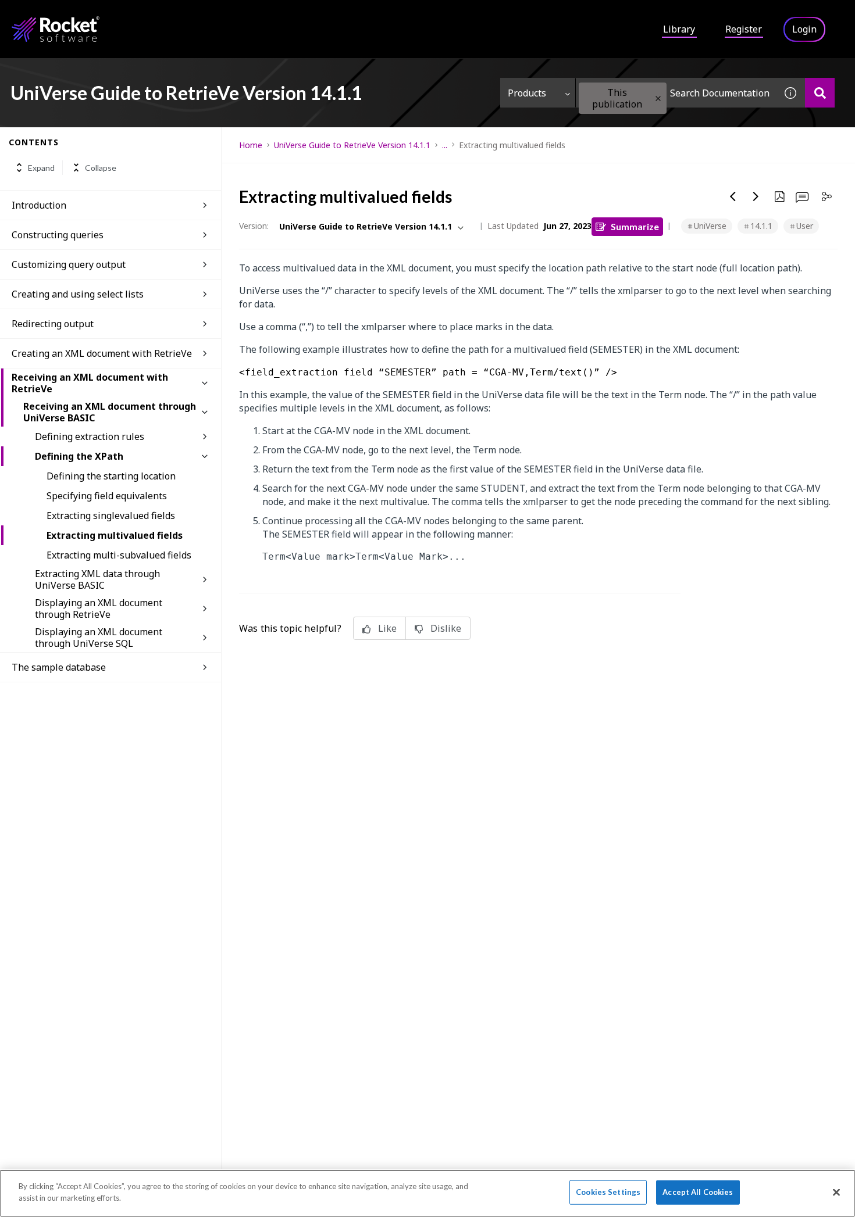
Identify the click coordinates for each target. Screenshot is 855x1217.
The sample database (59, 667)
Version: (254, 225)
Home (250, 145)
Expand (41, 168)
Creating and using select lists (78, 294)
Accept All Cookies (697, 1192)
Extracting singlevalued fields (111, 515)
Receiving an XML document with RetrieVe (90, 383)
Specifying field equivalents (107, 495)
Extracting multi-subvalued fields (119, 555)
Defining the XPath (79, 456)
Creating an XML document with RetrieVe (102, 353)
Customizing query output (69, 264)
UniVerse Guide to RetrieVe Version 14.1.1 (352, 145)
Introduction (39, 205)
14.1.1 (761, 225)
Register (743, 29)
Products (527, 93)
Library (679, 29)
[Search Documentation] (820, 93)
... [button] (444, 145)
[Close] (836, 1192)
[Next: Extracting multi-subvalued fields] (756, 196)
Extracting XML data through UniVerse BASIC (97, 579)
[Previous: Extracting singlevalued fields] (732, 196)
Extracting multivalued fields (115, 535)
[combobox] (676, 93)
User (804, 225)
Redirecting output (53, 323)
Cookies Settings (608, 1192)
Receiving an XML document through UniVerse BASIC (109, 412)
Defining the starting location (111, 476)
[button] (658, 98)
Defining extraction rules (89, 436)
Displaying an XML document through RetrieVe (98, 608)
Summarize (635, 226)
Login (804, 29)
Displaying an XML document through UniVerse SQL (98, 637)
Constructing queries (58, 234)
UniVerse (710, 225)
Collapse (100, 168)
